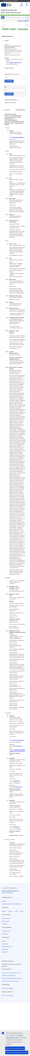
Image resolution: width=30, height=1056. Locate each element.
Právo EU (4, 941)
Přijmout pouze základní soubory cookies (16, 1052)
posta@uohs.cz (16, 781)
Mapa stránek (5, 934)
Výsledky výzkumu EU (7, 946)
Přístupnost (4, 924)
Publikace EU (5, 952)
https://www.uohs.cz (18, 786)
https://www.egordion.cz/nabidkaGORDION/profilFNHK (17, 750)
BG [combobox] (6, 90)
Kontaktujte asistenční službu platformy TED (12, 904)
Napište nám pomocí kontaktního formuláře (12, 978)
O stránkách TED (6, 931)
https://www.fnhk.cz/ (18, 746)
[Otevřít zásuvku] (3, 26)
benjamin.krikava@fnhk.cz (15, 62)
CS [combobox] (6, 77)
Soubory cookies (5, 921)
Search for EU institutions (7, 988)
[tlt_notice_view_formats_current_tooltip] (24, 110)
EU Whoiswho (5, 949)
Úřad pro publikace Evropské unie (10, 891)
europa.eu (4, 966)
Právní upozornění (6, 918)
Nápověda (4, 901)
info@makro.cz (16, 826)
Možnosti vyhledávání (23, 20)
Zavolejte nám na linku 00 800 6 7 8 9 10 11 (12, 972)
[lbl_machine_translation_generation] (18, 100)
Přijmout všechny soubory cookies (15, 1048)
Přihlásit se (21, 5)
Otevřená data (5, 943)
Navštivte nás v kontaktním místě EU (10, 981)
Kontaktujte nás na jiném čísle (9, 975)
